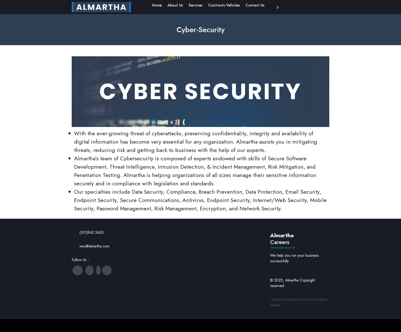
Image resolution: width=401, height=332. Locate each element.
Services (195, 5)
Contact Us (255, 5)
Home (157, 5)
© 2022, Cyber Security (191, 325)
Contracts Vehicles (224, 5)
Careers (279, 242)
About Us (175, 5)
